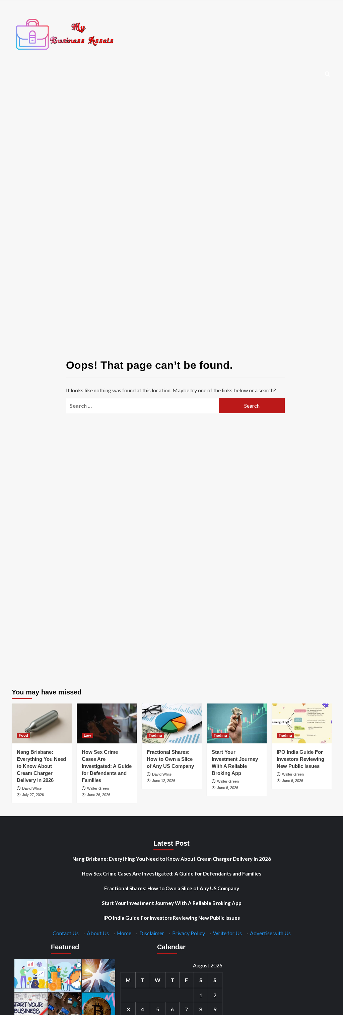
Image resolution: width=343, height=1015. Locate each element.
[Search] (327, 74)
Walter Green (98, 788)
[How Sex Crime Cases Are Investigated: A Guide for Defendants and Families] (107, 723)
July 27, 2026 (33, 795)
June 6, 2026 (227, 788)
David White (32, 788)
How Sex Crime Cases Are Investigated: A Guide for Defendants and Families (107, 766)
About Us (98, 933)
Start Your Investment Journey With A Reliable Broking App (172, 903)
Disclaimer (151, 933)
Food (23, 735)
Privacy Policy (188, 933)
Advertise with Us (270, 933)
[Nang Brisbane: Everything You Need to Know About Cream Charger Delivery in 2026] (42, 723)
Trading (155, 735)
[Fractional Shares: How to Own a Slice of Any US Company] (172, 723)
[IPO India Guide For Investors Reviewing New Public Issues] (302, 723)
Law (87, 735)
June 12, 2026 (163, 781)
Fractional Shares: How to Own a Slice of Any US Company (170, 759)
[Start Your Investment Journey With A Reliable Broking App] (237, 723)
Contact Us (66, 933)
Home (124, 933)
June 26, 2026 (98, 795)
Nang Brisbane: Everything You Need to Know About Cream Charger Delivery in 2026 (41, 766)
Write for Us (227, 933)
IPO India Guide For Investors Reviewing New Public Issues (300, 759)
